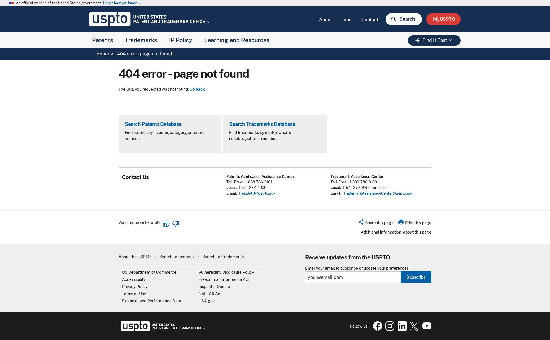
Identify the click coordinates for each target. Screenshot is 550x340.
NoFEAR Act (210, 294)
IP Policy (180, 40)
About (325, 19)
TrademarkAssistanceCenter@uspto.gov (378, 193)
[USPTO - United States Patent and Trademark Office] (162, 330)
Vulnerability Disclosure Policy (226, 272)
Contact (370, 19)
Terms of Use (134, 294)
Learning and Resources (236, 40)
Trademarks (141, 40)
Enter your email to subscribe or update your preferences (357, 268)
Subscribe (416, 277)
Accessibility (133, 279)
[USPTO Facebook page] (376, 329)
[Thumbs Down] (175, 223)
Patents (102, 40)
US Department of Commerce (149, 272)
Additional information (381, 232)
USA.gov (207, 301)
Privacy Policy (135, 286)
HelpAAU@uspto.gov (257, 193)
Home (102, 54)
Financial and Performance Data (151, 301)
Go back (197, 89)
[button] (376, 224)
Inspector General (215, 286)
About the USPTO (135, 256)
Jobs (346, 19)
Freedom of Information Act (224, 279)
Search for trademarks (223, 256)
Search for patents (176, 256)
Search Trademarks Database (262, 124)
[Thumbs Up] (166, 223)
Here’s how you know (122, 3)
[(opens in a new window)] (388, 329)
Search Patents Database (153, 124)
